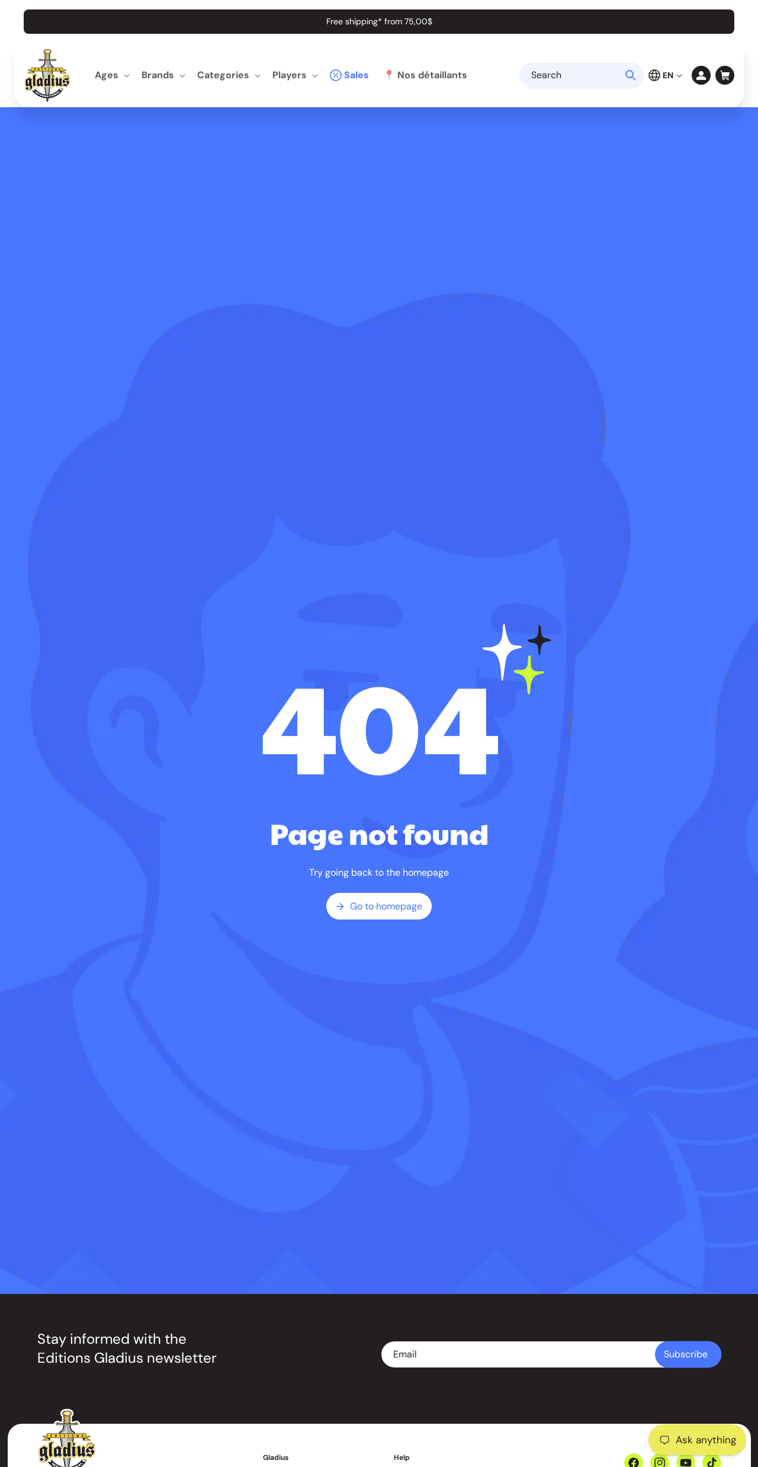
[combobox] (581, 75)
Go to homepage (386, 906)
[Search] (631, 75)
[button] (111, 75)
